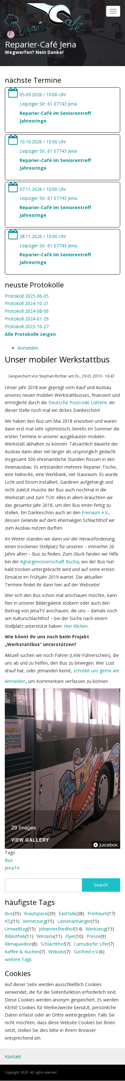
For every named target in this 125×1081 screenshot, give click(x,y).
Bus (9, 860)
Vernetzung (34, 921)
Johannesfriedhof (56, 929)
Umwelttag (16, 929)
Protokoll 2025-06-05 (27, 296)
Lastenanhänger (74, 921)
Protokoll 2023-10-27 (27, 326)
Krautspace (35, 913)
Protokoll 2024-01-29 (27, 319)
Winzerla (45, 936)
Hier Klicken (76, 626)
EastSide (67, 913)
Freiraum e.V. (95, 512)
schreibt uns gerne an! (96, 671)
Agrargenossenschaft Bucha (49, 561)
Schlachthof (53, 944)
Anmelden (28, 348)
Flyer (70, 936)
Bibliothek (15, 936)
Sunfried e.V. (86, 952)
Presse (94, 936)
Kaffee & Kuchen (22, 952)
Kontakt (13, 1056)
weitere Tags (18, 959)
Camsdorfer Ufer (91, 944)
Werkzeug (96, 929)
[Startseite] (44, 21)
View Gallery (30, 840)
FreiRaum (97, 913)
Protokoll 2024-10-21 (27, 303)
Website (56, 952)
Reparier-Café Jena (40, 44)
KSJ (8, 921)
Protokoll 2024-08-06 (27, 311)
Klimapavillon (18, 944)
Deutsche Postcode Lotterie (77, 402)
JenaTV (12, 868)
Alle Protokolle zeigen (30, 334)
